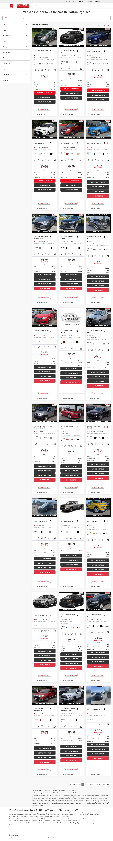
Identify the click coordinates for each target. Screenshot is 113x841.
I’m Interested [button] (98, 196)
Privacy (30, 837)
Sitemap (26, 837)
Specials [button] (50, 6)
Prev (79, 785)
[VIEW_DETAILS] (71, 317)
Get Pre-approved (98, 187)
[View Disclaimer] (48, 70)
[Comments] (54, 70)
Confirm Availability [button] (44, 93)
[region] (45, 85)
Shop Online (101, 6)
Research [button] (56, 6)
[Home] (36, 6)
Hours (51, 837)
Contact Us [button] (93, 6)
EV (38, 6)
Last (97, 785)
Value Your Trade (44, 102)
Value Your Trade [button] (98, 191)
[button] (55, 37)
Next (92, 785)
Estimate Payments (44, 97)
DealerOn (21, 837)
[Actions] (54, 51)
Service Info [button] (73, 6)
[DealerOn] (13, 835)
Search (103, 18)
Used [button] (45, 6)
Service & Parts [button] (64, 6)
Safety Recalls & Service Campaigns (41, 837)
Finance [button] (80, 6)
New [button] (41, 6)
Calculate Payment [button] (98, 182)
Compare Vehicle (42, 114)
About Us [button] (86, 6)
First (73, 785)
